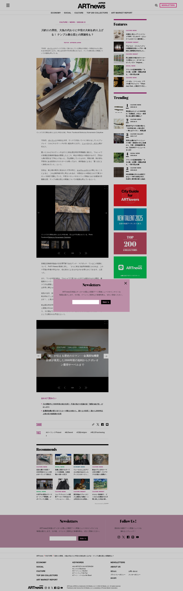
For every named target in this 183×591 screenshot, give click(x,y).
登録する (106, 302)
